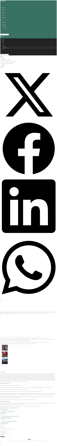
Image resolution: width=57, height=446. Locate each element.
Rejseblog (4, 48)
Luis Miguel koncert (3, 412)
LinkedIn (29, 439)
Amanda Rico (3, 0)
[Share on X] (29, 121)
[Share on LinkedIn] (29, 236)
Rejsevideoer (5, 47)
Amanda (3, 64)
